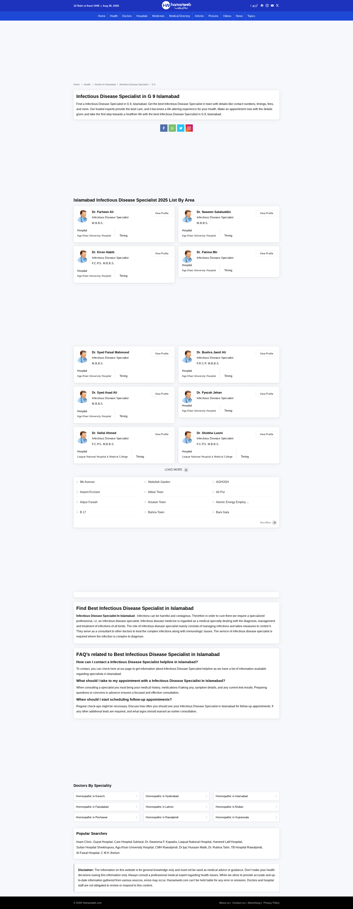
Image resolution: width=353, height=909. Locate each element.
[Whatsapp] (172, 128)
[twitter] (277, 5)
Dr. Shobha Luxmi (210, 433)
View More (265, 522)
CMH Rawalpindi (166, 847)
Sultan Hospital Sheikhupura (95, 847)
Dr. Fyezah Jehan (209, 392)
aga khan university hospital (134, 847)
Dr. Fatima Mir (207, 252)
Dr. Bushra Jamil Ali (211, 352)
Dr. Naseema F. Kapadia (161, 841)
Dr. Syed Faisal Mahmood (110, 352)
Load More (174, 469)
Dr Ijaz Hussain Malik (193, 847)
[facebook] (262, 5)
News (239, 15)
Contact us (238, 902)
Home (101, 15)
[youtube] (272, 5)
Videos (227, 15)
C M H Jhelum (110, 852)
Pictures (213, 15)
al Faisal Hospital (87, 852)
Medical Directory (179, 15)
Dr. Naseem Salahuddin (214, 212)
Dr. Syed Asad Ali (104, 392)
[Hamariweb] (176, 5)
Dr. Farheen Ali (103, 212)
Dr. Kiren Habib (103, 252)
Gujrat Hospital (103, 841)
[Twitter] (180, 128)
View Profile (162, 213)
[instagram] (189, 128)
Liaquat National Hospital (194, 841)
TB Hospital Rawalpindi (246, 847)
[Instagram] (267, 5)
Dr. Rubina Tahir (218, 847)
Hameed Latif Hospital (227, 841)
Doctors (127, 15)
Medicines (158, 15)
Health (114, 15)
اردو (255, 6)
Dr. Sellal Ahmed (104, 433)
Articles (199, 15)
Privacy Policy (271, 902)
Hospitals (142, 15)
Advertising (254, 902)
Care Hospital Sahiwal (129, 841)
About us (224, 902)
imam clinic (84, 841)
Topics (251, 15)
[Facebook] (163, 128)
